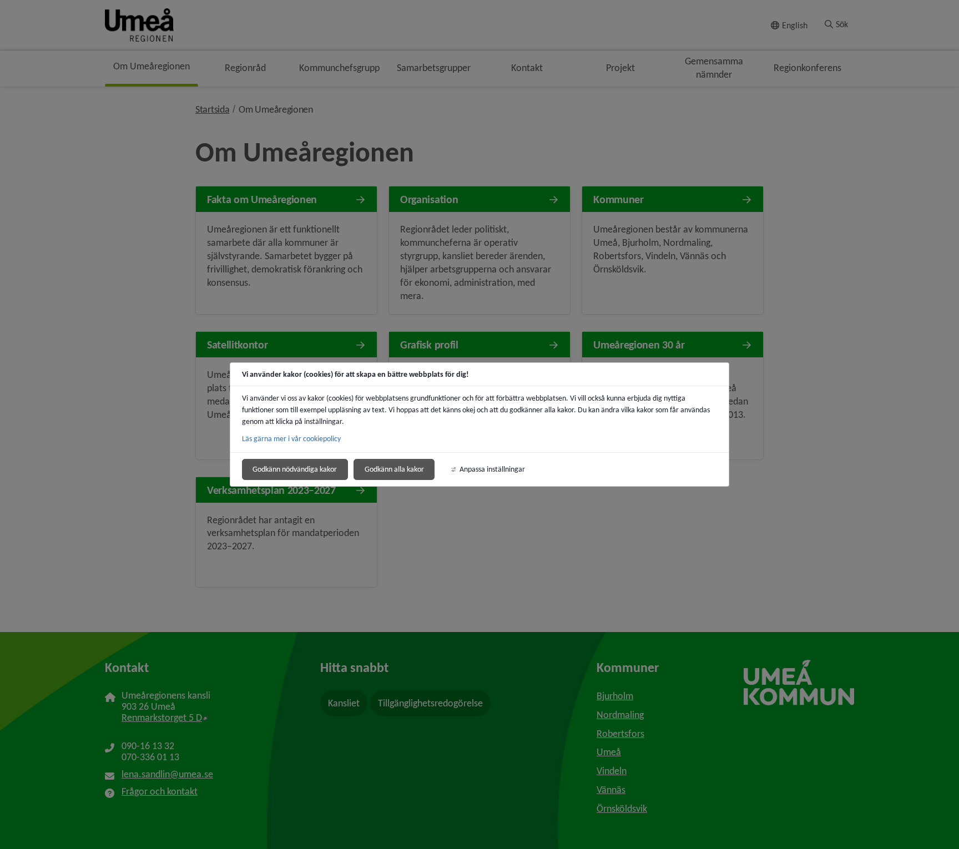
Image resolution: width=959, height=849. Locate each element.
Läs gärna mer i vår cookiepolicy (291, 438)
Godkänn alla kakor (394, 469)
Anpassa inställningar (492, 469)
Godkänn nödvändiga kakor (295, 469)
